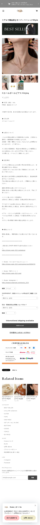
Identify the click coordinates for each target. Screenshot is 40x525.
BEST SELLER (8, 407)
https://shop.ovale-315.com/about (13, 250)
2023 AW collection (10, 410)
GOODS (6, 428)
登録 (32, 477)
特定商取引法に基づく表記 (12, 452)
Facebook (7, 462)
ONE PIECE (7, 419)
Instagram (7, 460)
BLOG (6, 444)
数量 (3, 313)
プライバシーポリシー (10, 449)
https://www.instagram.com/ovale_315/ (15, 282)
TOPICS (6, 431)
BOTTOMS (7, 425)
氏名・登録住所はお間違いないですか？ (14, 304)
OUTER (6, 413)
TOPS (6, 416)
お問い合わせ (8, 446)
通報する (14, 370)
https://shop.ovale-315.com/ (11, 273)
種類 (3, 288)
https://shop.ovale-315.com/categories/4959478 (18, 264)
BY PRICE (7, 434)
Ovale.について (8, 441)
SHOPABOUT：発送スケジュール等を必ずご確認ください (19, 294)
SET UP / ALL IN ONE (11, 422)
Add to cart (20, 325)
